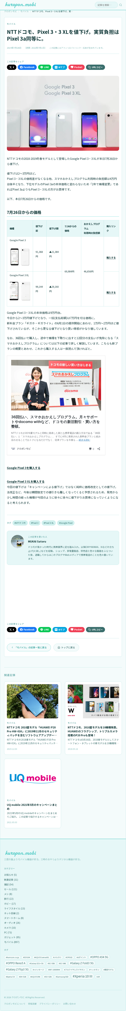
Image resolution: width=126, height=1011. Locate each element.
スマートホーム (14, 918)
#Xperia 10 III (82, 976)
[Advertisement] (63, 593)
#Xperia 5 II (10, 976)
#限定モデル (109, 969)
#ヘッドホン (94, 969)
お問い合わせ (69, 1003)
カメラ (10, 927)
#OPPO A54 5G (99, 957)
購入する (111, 257)
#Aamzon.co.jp (12, 957)
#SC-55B (51, 963)
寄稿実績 (32, 1003)
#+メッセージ (38, 969)
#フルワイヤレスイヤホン (74, 969)
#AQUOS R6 (35, 976)
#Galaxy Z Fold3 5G (82, 963)
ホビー (10, 903)
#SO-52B (48, 976)
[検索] (120, 4)
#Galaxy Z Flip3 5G (17, 969)
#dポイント (81, 957)
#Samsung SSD (62, 976)
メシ (8, 894)
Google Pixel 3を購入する (23, 468)
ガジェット (12, 937)
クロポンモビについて (14, 1003)
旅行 (8, 898)
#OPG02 (69, 957)
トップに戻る (68, 647)
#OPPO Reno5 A (15, 963)
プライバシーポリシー (50, 1003)
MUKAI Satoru (37, 541)
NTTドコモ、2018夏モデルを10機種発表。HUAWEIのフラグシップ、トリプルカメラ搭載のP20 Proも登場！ (93, 731)
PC (8, 932)
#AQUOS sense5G (41, 957)
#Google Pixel (66, 522)
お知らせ (10, 874)
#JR (98, 976)
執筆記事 (11, 879)
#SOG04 (26, 957)
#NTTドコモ (20, 522)
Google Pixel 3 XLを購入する (25, 481)
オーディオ (12, 922)
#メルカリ (57, 957)
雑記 (8, 884)
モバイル (11, 23)
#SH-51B (22, 976)
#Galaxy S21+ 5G (36, 963)
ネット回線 (11, 913)
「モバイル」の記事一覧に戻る (31, 647)
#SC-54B (62, 963)
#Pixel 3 (34, 522)
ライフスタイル (14, 908)
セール (10, 889)
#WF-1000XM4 (54, 969)
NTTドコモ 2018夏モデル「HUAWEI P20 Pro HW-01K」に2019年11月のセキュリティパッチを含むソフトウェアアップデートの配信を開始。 (32, 733)
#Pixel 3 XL (49, 522)
